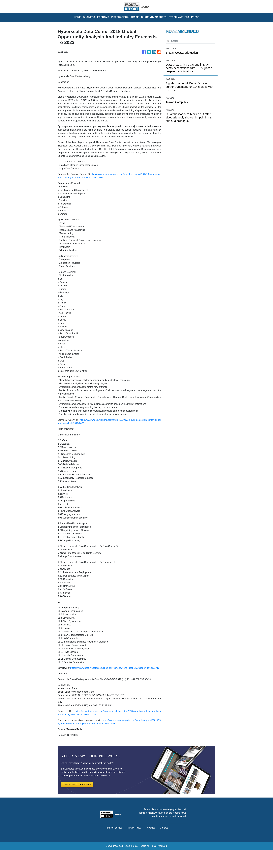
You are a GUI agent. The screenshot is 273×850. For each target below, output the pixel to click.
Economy (103, 17)
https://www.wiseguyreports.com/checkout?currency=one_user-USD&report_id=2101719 (114, 668)
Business (89, 17)
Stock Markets (179, 17)
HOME (77, 17)
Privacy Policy (134, 828)
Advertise (150, 828)
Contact (164, 828)
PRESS (195, 17)
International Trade (125, 17)
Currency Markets (154, 17)
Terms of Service (114, 828)
